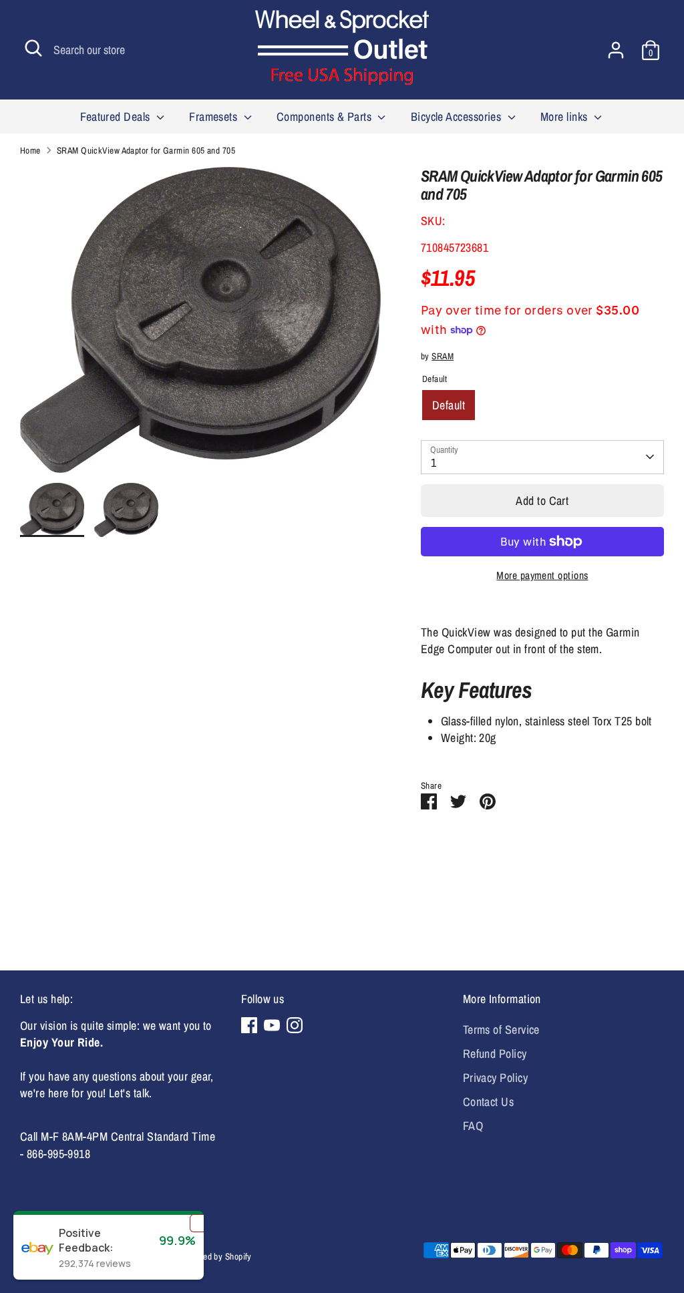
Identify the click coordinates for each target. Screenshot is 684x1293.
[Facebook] (249, 1025)
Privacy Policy (495, 1077)
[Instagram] (295, 1025)
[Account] (616, 50)
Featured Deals (116, 116)
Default (448, 405)
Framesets (214, 116)
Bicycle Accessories (457, 116)
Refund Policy (495, 1053)
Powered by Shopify (216, 1256)
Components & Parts (326, 116)
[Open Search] (33, 48)
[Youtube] (272, 1025)
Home (30, 150)
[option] (200, 325)
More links (565, 116)
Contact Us (488, 1101)
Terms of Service (501, 1029)
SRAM (443, 356)
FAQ (473, 1125)
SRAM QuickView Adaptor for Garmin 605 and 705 (146, 150)
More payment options (542, 575)
